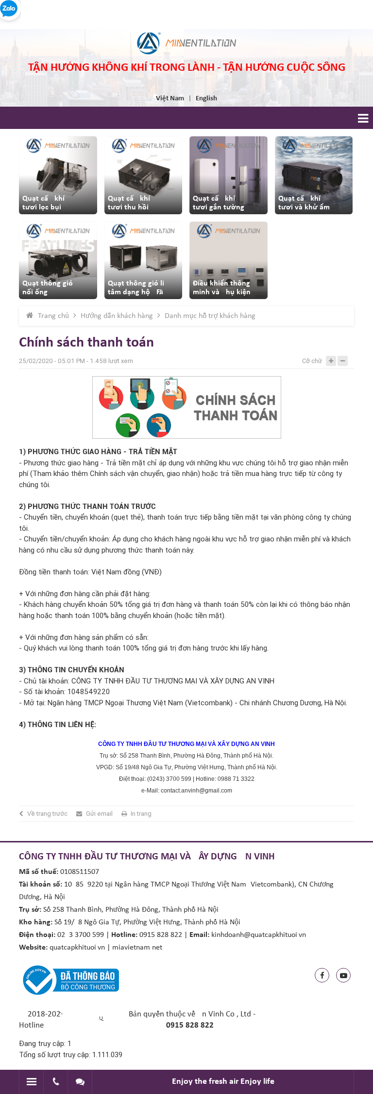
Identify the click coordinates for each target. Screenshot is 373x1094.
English (206, 98)
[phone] (56, 1082)
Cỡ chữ (312, 361)
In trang (141, 813)
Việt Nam (170, 98)
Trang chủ (53, 316)
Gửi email (99, 813)
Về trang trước (47, 813)
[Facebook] (322, 975)
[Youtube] (343, 975)
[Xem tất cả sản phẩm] (58, 175)
